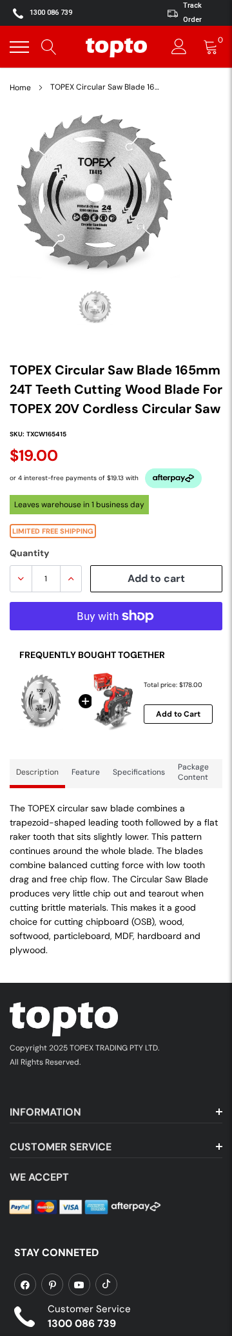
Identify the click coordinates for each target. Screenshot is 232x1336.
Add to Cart (178, 714)
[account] (179, 47)
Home (20, 87)
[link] (25, 1284)
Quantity (29, 553)
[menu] (19, 47)
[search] (49, 47)
